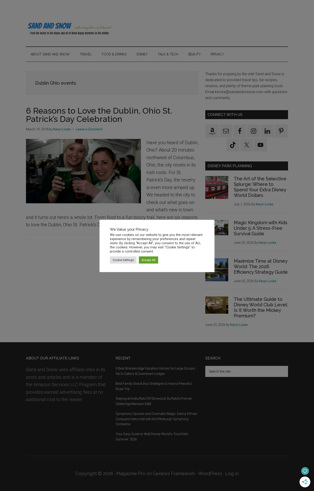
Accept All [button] (148, 260)
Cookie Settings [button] (123, 260)
